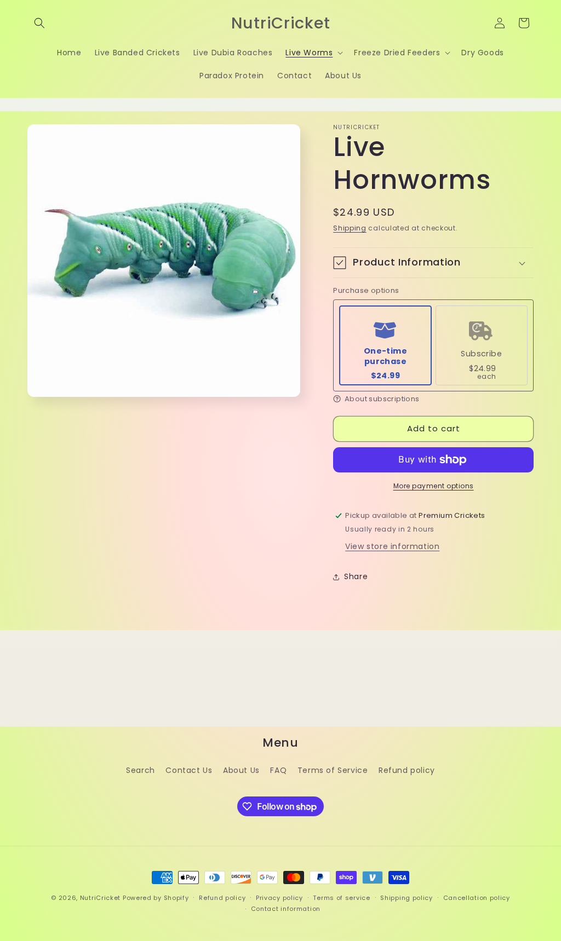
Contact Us (188, 770)
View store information (392, 546)
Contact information (285, 908)
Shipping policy (406, 897)
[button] (39, 23)
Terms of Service (332, 770)
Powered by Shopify (156, 897)
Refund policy (407, 770)
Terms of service (341, 897)
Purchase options (366, 291)
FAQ (278, 770)
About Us (241, 770)
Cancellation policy (476, 897)
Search (140, 770)
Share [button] (356, 576)
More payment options (433, 485)
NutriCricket (100, 897)
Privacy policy (279, 897)
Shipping (350, 228)
